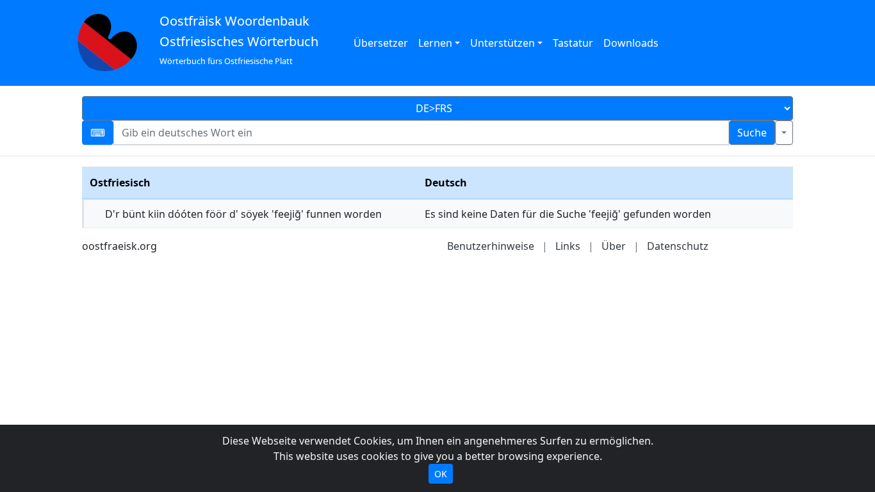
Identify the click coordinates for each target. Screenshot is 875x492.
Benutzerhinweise (490, 246)
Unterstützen (502, 43)
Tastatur (573, 43)
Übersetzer (381, 43)
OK (440, 474)
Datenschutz (677, 246)
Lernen (435, 43)
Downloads (630, 43)
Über (613, 246)
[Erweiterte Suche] (784, 132)
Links (567, 246)
